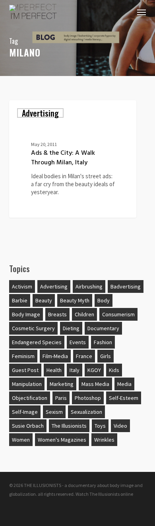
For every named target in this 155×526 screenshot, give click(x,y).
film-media (55, 356)
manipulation (27, 384)
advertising (40, 113)
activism (22, 286)
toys (100, 425)
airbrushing (89, 286)
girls (105, 356)
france (84, 356)
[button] (141, 12)
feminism (23, 356)
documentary (103, 328)
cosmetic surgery (33, 328)
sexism (54, 411)
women (21, 439)
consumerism (118, 314)
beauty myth (74, 300)
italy (74, 370)
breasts (57, 314)
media (124, 384)
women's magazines (62, 439)
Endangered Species (37, 342)
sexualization (86, 411)
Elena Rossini (38, 208)
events (78, 342)
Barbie (19, 300)
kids (114, 370)
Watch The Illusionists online (104, 494)
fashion (103, 342)
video (120, 425)
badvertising (125, 286)
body (103, 300)
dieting (71, 328)
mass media (95, 384)
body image (26, 314)
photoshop (88, 397)
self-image (25, 411)
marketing (62, 384)
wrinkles (104, 439)
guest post (25, 370)
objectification (29, 397)
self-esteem (123, 397)
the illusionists (69, 425)
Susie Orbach (28, 425)
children (84, 314)
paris (61, 397)
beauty (43, 300)
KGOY (94, 370)
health (54, 370)
